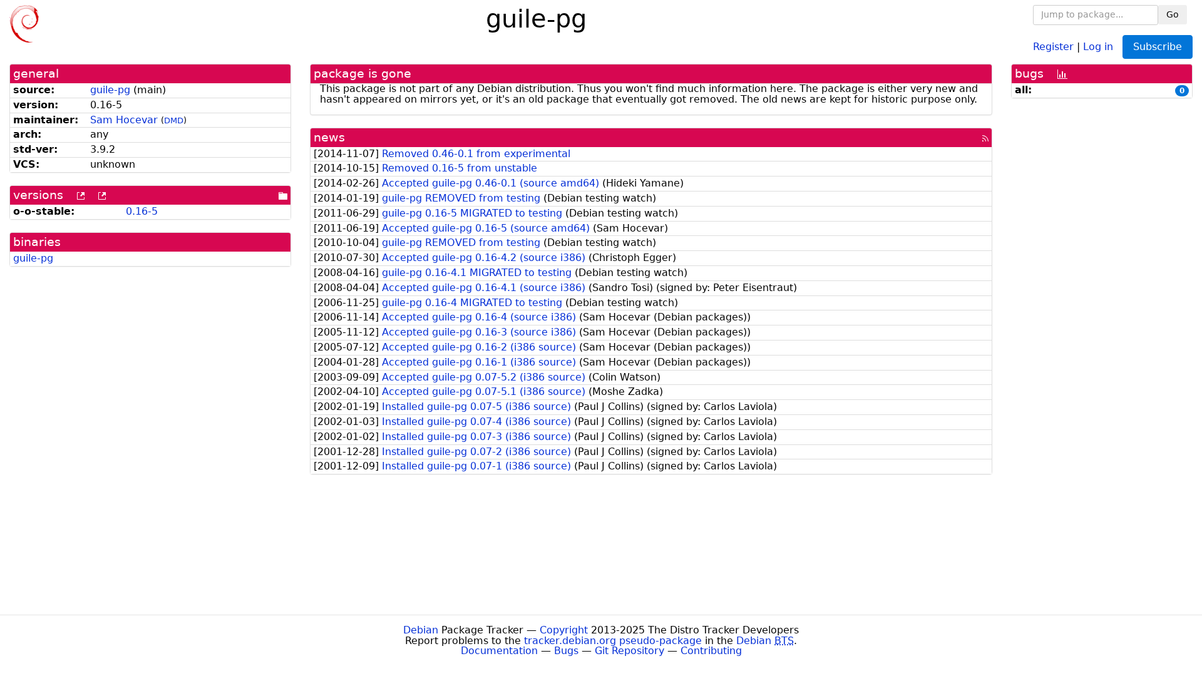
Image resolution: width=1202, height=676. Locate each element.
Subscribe (1157, 47)
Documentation (499, 651)
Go (1172, 14)
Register (1053, 46)
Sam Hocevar (124, 120)
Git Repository (629, 651)
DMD (173, 120)
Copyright (564, 630)
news (329, 137)
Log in (1098, 46)
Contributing (711, 651)
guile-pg (110, 90)
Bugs (566, 651)
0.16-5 (142, 211)
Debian (420, 630)
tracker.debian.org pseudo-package (613, 641)
